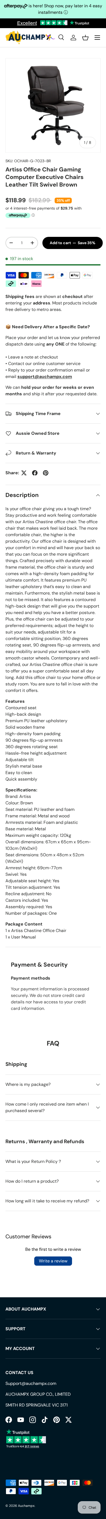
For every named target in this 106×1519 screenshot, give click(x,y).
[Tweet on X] (23, 472)
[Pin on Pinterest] (45, 472)
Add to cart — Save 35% (72, 242)
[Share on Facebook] (34, 472)
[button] (85, 38)
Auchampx (26, 1506)
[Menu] (97, 38)
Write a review (53, 1261)
